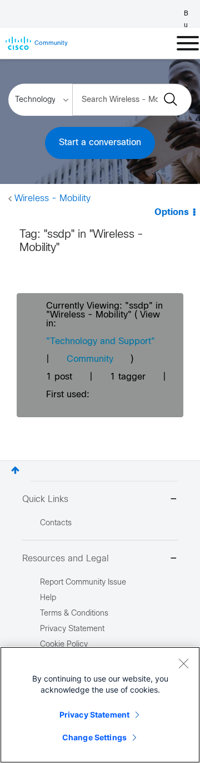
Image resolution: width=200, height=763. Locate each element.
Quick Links (45, 499)
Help (48, 598)
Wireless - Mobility (52, 198)
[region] (100, 705)
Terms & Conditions (74, 613)
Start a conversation (100, 143)
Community (90, 359)
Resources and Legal (65, 559)
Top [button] (15, 470)
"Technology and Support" (100, 341)
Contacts (56, 523)
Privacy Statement (94, 714)
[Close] (183, 663)
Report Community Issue (83, 582)
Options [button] (171, 212)
